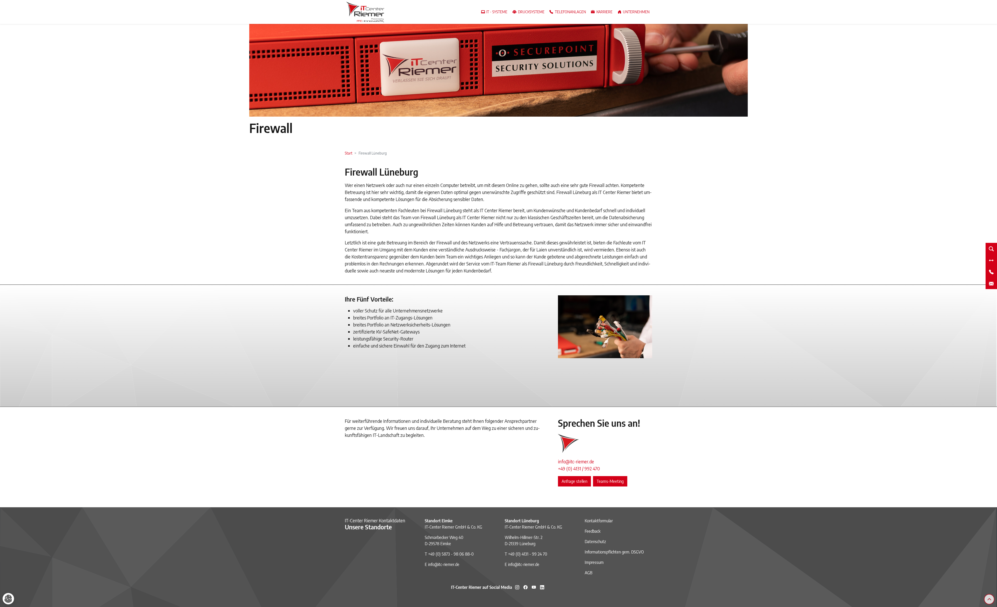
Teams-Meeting (610, 481)
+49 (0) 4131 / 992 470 (579, 468)
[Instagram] (517, 587)
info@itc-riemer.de (576, 461)
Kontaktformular (599, 520)
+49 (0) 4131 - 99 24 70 (527, 554)
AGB (588, 572)
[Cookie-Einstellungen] (8, 598)
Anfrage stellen (574, 481)
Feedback (593, 531)
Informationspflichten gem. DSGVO (614, 552)
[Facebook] (525, 587)
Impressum (594, 562)
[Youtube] (534, 587)
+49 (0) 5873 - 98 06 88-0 (451, 554)
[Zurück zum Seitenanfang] (989, 599)
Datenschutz (595, 541)
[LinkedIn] (542, 587)
